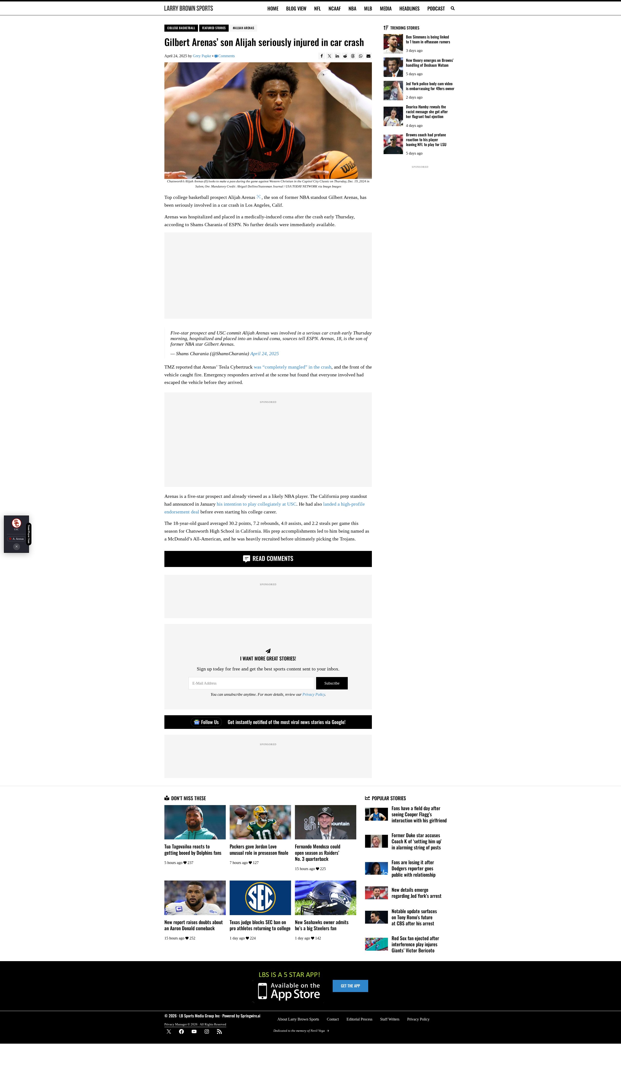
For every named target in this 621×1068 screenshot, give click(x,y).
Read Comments (272, 558)
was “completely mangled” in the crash (292, 367)
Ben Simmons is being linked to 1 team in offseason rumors (428, 39)
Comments (226, 56)
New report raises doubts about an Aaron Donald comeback (193, 925)
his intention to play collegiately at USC (256, 504)
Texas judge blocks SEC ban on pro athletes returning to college (260, 925)
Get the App (350, 986)
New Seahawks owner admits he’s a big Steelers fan (321, 925)
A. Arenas (18, 538)
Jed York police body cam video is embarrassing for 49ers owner (430, 86)
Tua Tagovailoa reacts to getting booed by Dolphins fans (192, 849)
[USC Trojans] (16, 523)
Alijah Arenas (244, 28)
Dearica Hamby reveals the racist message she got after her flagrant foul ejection (427, 111)
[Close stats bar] (16, 546)
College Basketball (181, 28)
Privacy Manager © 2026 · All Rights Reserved (195, 1024)
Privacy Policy (313, 694)
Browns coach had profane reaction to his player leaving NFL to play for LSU (426, 139)
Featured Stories (214, 28)
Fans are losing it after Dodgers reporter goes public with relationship (413, 868)
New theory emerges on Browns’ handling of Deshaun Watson (429, 62)
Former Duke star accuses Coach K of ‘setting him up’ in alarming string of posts (417, 841)
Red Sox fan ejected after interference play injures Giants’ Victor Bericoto (415, 944)
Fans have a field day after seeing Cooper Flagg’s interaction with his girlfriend (419, 814)
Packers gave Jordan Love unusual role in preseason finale (259, 849)
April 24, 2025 (264, 353)
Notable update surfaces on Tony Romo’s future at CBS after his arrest (414, 917)
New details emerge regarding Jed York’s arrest (417, 893)
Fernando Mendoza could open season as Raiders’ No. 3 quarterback (317, 852)
